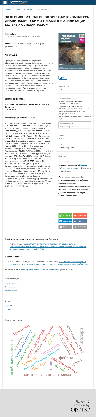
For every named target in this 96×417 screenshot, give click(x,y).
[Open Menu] (5, 2)
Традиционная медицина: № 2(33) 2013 (71, 264)
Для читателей (10, 283)
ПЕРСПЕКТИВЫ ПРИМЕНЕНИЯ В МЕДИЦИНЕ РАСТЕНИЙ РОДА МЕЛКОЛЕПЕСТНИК (48, 262)
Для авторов (10, 287)
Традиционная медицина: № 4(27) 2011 (27, 249)
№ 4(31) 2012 (28, 9)
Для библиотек (11, 290)
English (8, 309)
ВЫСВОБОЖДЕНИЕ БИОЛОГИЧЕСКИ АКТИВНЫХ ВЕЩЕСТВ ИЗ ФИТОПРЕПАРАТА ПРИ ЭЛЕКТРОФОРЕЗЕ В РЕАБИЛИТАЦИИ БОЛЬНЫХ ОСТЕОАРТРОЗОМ (48, 245)
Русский (8, 305)
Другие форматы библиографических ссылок (71, 125)
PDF (63, 78)
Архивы (17, 9)
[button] (65, 215)
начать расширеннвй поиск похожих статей (40, 269)
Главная (8, 9)
